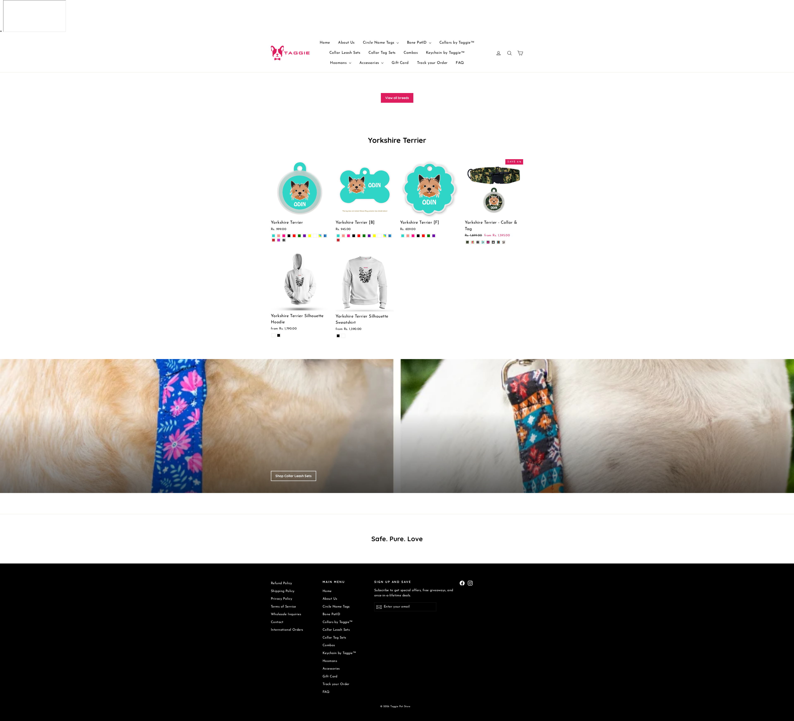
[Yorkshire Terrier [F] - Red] (423, 236)
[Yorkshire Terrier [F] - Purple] (433, 236)
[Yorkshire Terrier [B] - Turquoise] (338, 236)
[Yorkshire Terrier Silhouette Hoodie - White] (273, 335)
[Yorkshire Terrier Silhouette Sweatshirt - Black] (338, 336)
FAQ (460, 63)
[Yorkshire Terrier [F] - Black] (418, 236)
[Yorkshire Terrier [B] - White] (379, 236)
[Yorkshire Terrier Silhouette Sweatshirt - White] (343, 336)
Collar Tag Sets (381, 53)
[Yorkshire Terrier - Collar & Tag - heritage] (498, 242)
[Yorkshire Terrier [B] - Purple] (369, 236)
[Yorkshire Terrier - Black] (289, 236)
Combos (411, 53)
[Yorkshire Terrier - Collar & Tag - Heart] (478, 242)
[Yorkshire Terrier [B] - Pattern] (384, 236)
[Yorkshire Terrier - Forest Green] (299, 236)
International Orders (287, 629)
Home (325, 43)
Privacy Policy (281, 598)
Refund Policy (281, 583)
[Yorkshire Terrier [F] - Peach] (408, 236)
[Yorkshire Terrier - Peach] (278, 236)
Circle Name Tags (379, 43)
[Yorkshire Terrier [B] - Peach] (343, 236)
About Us (346, 43)
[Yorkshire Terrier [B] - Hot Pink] (348, 236)
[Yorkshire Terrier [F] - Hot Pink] (413, 236)
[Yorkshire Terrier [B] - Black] (353, 236)
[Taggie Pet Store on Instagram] (470, 583)
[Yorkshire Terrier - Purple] (304, 236)
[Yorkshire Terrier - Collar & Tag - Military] (467, 242)
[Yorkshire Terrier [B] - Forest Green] (364, 236)
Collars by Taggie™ (457, 43)
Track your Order (432, 63)
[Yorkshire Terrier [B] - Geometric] (390, 236)
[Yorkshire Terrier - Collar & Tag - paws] (493, 242)
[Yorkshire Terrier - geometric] (325, 236)
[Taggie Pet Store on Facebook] (462, 583)
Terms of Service (283, 606)
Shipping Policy (282, 591)
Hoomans (339, 63)
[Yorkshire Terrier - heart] (284, 240)
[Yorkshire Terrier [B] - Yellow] (374, 236)
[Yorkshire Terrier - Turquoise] (273, 236)
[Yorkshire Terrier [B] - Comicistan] (338, 240)
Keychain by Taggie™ (445, 53)
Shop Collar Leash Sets (293, 476)
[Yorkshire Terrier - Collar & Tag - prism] (472, 242)
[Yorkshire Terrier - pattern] (320, 236)
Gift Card (400, 63)
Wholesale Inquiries (286, 614)
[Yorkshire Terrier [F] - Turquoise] (402, 236)
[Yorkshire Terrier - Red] (294, 236)
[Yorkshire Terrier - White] (315, 236)
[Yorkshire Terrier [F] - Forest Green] (428, 236)
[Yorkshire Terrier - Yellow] (309, 236)
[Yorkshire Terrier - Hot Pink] (284, 236)
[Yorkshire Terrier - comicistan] (273, 240)
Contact (277, 622)
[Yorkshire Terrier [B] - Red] (359, 236)
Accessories (369, 63)
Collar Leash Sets (344, 53)
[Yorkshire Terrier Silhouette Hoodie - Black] (278, 335)
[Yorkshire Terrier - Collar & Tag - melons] (483, 242)
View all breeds (397, 98)
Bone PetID (417, 43)
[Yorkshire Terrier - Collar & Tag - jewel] (488, 242)
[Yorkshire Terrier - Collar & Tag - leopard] (503, 242)
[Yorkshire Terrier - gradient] (278, 240)
